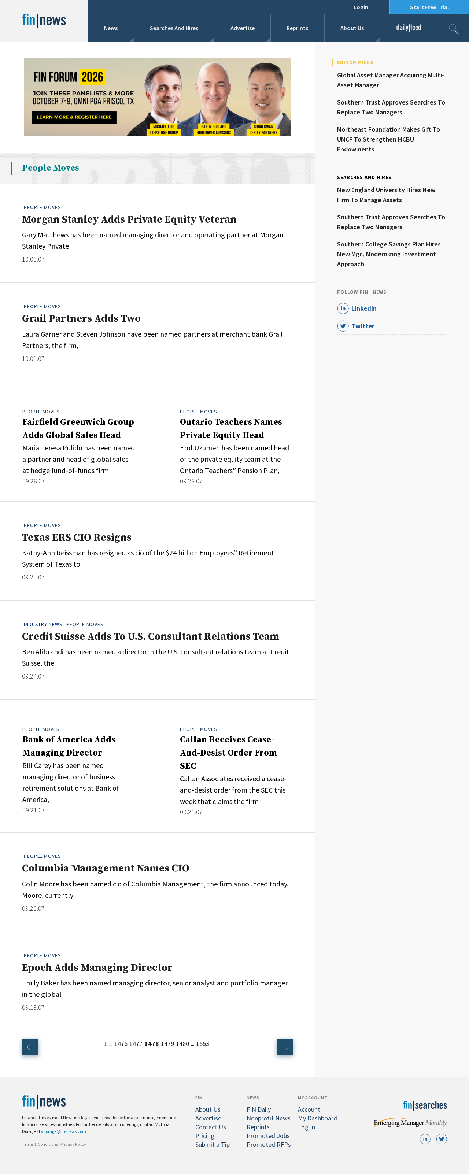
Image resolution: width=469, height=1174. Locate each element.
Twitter (362, 326)
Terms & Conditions (40, 1144)
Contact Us (210, 1127)
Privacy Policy (73, 1144)
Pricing (204, 1135)
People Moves (42, 207)
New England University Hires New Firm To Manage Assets (386, 195)
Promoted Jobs (268, 1135)
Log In (306, 1127)
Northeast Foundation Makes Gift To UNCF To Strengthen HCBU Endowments (388, 139)
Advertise (242, 28)
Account (309, 1109)
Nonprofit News (269, 1118)
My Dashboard (317, 1118)
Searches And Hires (174, 28)
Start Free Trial (429, 7)
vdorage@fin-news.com (63, 1131)
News (111, 28)
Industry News (43, 624)
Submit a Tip (212, 1144)
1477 (136, 1043)
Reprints (297, 28)
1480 (182, 1043)
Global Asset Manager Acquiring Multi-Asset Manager (390, 80)
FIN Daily (259, 1109)
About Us (352, 28)
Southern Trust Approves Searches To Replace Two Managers (391, 107)
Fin (199, 1097)
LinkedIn (364, 308)
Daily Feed (409, 28)
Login (361, 7)
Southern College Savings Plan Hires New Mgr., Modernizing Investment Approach (389, 254)
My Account (313, 1097)
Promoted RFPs (269, 1144)
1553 (202, 1043)
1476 (121, 1043)
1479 (167, 1043)
